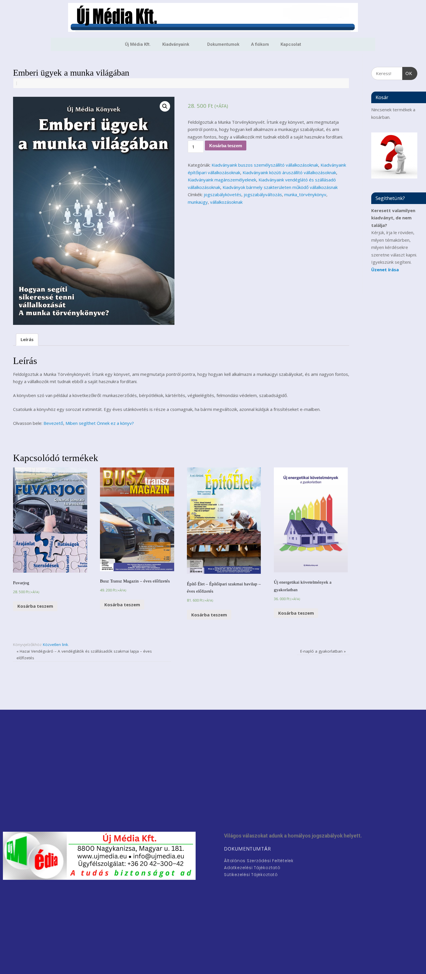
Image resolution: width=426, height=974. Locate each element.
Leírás (27, 339)
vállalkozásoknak (226, 202)
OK (407, 71)
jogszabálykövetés (222, 194)
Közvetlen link (55, 644)
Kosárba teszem (225, 145)
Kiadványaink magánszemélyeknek (222, 180)
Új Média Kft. (138, 44)
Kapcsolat (291, 44)
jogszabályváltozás (263, 194)
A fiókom (260, 44)
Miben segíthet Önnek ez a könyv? (99, 423)
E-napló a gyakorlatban (323, 651)
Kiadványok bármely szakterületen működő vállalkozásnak (280, 187)
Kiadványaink (175, 44)
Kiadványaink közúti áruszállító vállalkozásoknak (289, 172)
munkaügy (198, 202)
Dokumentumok (223, 44)
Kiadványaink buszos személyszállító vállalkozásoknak (265, 165)
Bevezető (53, 423)
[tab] (27, 340)
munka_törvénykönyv (305, 194)
